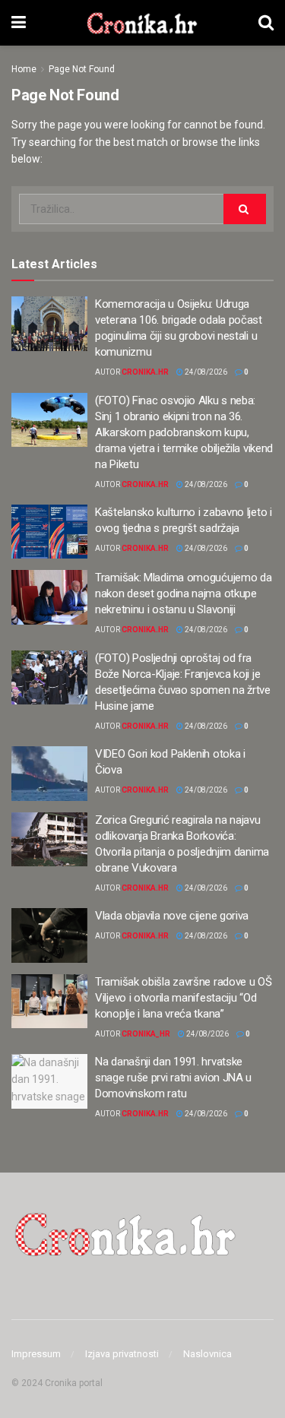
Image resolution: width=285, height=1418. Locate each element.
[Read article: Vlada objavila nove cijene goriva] (49, 935)
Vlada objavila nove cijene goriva (172, 916)
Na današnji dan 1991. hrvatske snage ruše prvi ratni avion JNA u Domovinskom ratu (173, 1077)
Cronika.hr (145, 372)
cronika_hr (146, 1034)
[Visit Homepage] (141, 23)
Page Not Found (82, 69)
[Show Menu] (18, 23)
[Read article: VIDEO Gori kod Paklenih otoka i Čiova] (49, 773)
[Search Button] (266, 23)
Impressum (36, 1353)
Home (23, 69)
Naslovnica (207, 1353)
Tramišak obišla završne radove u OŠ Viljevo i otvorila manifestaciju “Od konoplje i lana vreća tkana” (183, 998)
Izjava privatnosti (122, 1353)
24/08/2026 (205, 372)
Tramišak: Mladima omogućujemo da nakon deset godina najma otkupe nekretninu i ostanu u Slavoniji (183, 593)
